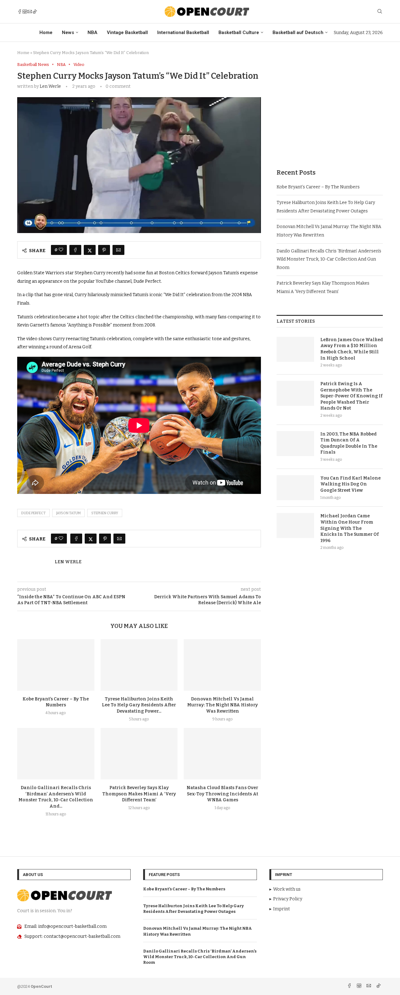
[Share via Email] (118, 250)
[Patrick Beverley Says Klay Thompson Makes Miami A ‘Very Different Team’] (139, 753)
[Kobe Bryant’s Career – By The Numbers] (55, 664)
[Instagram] (24, 11)
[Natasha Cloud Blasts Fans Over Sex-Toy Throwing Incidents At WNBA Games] (222, 753)
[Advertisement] (330, 106)
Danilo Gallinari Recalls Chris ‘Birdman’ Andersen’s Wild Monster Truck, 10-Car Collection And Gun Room (329, 259)
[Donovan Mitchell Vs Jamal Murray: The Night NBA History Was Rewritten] (222, 664)
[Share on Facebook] (75, 250)
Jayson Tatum (68, 513)
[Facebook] (19, 11)
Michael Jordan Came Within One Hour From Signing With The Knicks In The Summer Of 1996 (349, 528)
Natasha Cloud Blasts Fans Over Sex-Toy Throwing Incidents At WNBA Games (222, 794)
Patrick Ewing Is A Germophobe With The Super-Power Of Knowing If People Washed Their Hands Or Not (351, 396)
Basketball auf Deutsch (297, 32)
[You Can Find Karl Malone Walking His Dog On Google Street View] (295, 487)
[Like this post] (61, 250)
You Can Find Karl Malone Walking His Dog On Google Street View (350, 484)
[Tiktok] (34, 11)
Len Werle (50, 86)
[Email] (29, 11)
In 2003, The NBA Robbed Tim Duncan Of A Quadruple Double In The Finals (348, 443)
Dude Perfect (33, 513)
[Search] (380, 11)
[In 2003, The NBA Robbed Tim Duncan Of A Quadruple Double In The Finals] (295, 443)
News (68, 32)
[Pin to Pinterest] (104, 250)
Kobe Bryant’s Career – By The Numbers (318, 187)
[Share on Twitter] (90, 250)
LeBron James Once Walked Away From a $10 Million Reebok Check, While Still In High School (351, 349)
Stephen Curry (104, 513)
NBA (93, 32)
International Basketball (183, 32)
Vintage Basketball (127, 32)
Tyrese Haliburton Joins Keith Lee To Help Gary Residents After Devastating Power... (139, 705)
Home (45, 32)
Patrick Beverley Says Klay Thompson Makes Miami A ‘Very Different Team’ (139, 794)
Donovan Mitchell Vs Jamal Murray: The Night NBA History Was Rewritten (222, 705)
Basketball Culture (238, 32)
